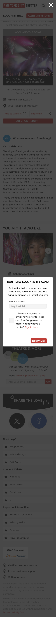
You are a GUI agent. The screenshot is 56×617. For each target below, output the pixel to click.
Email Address (17, 301)
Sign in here (31, 327)
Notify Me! (38, 341)
